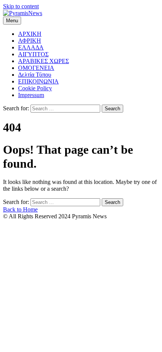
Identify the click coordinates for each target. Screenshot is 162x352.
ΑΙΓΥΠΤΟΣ (33, 54)
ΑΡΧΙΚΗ (29, 34)
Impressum (31, 95)
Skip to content (21, 6)
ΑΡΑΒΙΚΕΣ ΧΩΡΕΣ (43, 61)
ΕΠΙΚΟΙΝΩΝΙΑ (38, 81)
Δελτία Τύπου (34, 74)
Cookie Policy (35, 88)
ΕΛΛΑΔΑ (31, 47)
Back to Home (20, 209)
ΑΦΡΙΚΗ (29, 40)
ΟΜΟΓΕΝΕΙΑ (36, 68)
